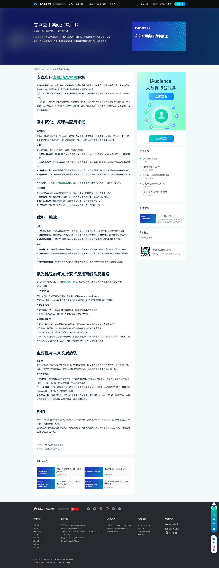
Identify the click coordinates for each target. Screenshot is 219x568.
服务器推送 (64, 182)
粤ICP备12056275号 (66, 562)
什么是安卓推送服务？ (55, 445)
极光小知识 (46, 69)
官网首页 (37, 69)
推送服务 (67, 281)
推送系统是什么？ (53, 449)
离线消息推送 (63, 31)
